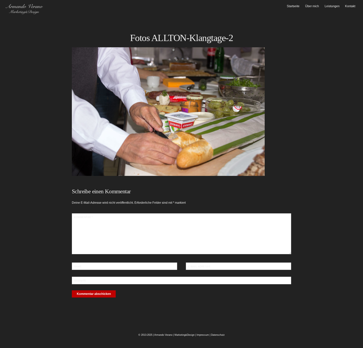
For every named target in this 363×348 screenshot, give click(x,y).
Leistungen (332, 6)
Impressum (203, 334)
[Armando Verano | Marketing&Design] (24, 13)
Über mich (312, 6)
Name (78, 266)
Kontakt (350, 6)
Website (80, 280)
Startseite (293, 6)
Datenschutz (218, 334)
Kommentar (83, 217)
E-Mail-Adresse (199, 266)
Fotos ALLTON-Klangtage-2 (181, 38)
